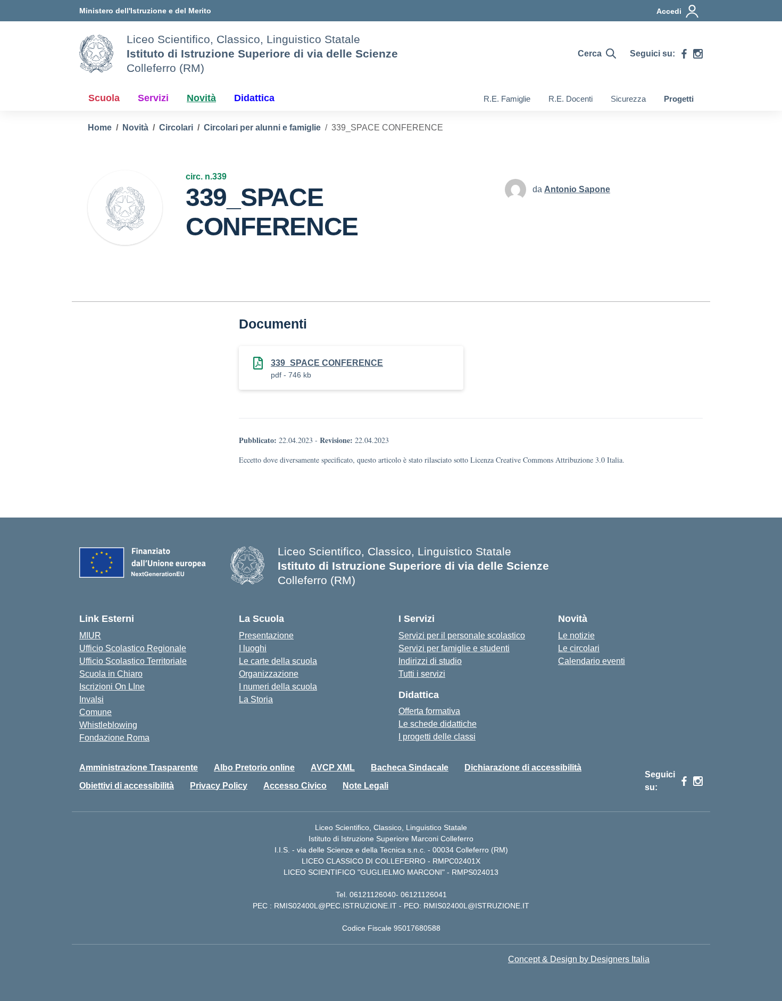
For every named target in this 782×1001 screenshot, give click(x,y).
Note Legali (365, 785)
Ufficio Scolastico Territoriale (133, 661)
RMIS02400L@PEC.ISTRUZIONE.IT (334, 905)
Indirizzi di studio (430, 661)
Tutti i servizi (421, 673)
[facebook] (684, 54)
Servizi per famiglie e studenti (454, 648)
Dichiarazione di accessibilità (522, 767)
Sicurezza (628, 98)
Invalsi (91, 699)
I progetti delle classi (437, 736)
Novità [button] (201, 98)
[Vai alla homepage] (96, 54)
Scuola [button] (104, 98)
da (538, 189)
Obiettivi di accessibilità (126, 785)
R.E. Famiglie (507, 98)
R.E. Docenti (570, 98)
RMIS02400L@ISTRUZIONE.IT (476, 905)
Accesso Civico (295, 785)
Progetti (679, 98)
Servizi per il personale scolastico (461, 635)
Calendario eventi (591, 661)
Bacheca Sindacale (409, 767)
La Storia (256, 699)
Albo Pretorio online (254, 767)
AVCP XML (333, 767)
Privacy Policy (218, 785)
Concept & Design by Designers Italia (579, 959)
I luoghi (253, 648)
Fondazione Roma (114, 737)
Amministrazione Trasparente (138, 767)
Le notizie (576, 635)
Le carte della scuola (278, 661)
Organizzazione (268, 673)
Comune (95, 712)
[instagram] (698, 54)
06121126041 (424, 894)
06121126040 (373, 894)
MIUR (90, 635)
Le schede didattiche (437, 723)
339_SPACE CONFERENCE (327, 362)
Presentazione (266, 635)
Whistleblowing (108, 724)
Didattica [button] (254, 98)
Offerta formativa (429, 711)
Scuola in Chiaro (111, 673)
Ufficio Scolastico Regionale (132, 648)
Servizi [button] (153, 98)
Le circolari (579, 648)
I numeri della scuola (278, 686)
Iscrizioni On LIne (112, 686)
